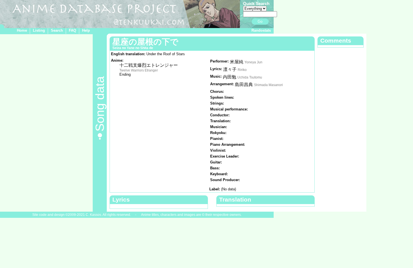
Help (86, 30)
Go (260, 21)
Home (22, 30)
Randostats (261, 30)
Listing (39, 30)
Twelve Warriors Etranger (138, 70)
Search (57, 30)
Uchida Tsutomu (249, 77)
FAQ (72, 30)
